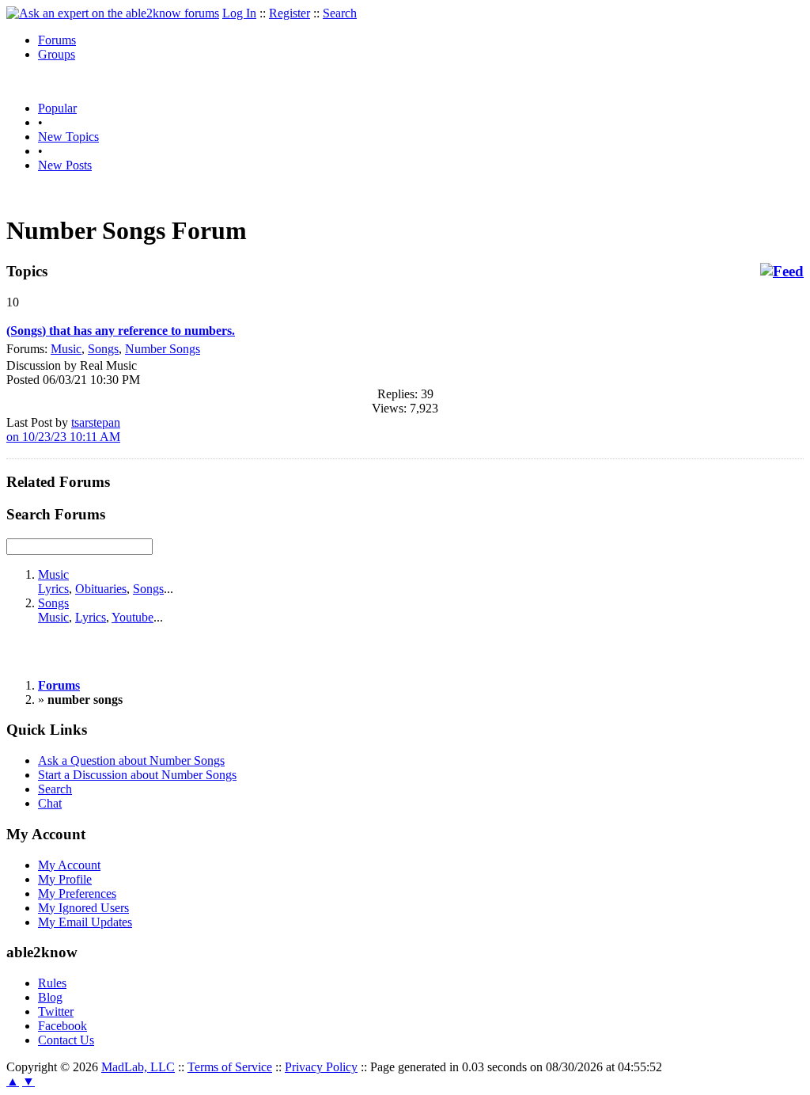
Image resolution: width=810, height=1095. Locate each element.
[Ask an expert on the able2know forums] (112, 13)
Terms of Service (229, 1067)
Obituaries (101, 588)
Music (66, 348)
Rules (52, 983)
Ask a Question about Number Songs (131, 760)
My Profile (65, 879)
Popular (57, 108)
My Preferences (77, 893)
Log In (239, 13)
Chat (50, 803)
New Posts (65, 165)
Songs (103, 348)
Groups (56, 54)
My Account (69, 865)
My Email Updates (85, 922)
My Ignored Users (83, 907)
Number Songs (162, 348)
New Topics (68, 136)
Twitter (56, 1011)
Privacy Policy (321, 1067)
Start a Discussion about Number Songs (137, 774)
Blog (50, 997)
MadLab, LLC (138, 1067)
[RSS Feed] (782, 271)
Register (289, 13)
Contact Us (66, 1040)
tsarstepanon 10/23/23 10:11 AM (63, 429)
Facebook (62, 1025)
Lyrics (53, 588)
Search (340, 13)
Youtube (132, 617)
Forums (57, 40)
